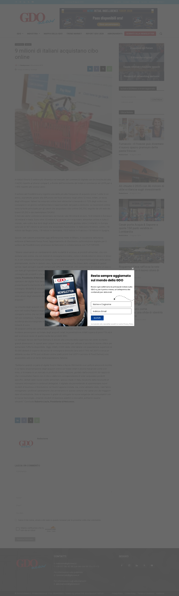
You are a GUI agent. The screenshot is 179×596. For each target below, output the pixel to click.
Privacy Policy (128, 324)
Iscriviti (97, 317)
